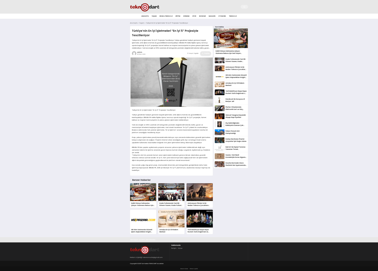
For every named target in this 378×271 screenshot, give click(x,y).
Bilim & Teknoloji (166, 16)
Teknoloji (233, 16)
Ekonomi (202, 16)
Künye (180, 248)
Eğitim (178, 16)
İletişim (173, 248)
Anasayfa (145, 16)
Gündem (186, 16)
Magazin (212, 16)
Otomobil (222, 16)
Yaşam (154, 16)
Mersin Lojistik (194, 269)
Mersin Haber (184, 269)
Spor (194, 16)
